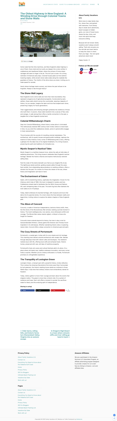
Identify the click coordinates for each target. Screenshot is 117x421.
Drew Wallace (25, 20)
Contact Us (21, 360)
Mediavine (79, 419)
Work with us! (22, 380)
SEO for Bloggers (23, 372)
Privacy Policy (22, 370)
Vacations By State (24, 377)
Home (20, 367)
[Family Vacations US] (29, 4)
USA (21, 23)
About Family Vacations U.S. (27, 357)
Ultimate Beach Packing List (27, 375)
